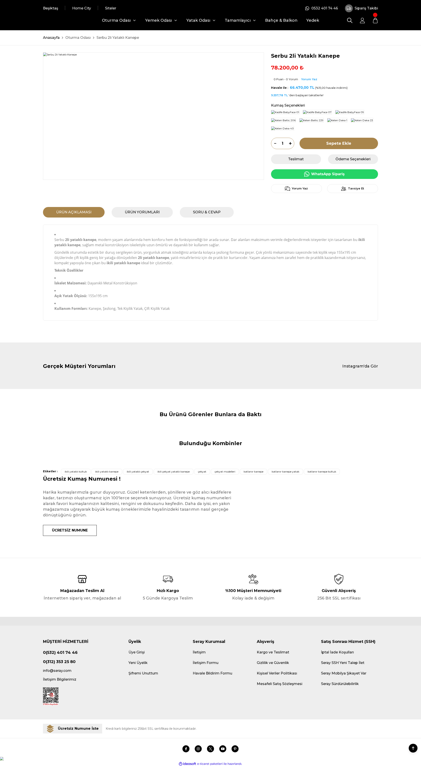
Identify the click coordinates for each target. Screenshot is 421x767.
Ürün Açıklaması (73, 212)
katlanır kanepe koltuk (322, 471)
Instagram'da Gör (360, 366)
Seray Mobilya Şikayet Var (343, 673)
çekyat (202, 471)
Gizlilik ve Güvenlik (273, 663)
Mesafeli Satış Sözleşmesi (279, 684)
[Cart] (375, 20)
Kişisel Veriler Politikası (277, 673)
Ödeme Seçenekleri (353, 159)
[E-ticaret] (210, 764)
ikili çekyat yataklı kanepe (173, 471)
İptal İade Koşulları (337, 652)
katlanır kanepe (253, 471)
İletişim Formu (205, 663)
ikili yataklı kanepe (106, 471)
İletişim (199, 652)
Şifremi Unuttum (143, 673)
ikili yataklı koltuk (76, 471)
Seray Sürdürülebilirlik (340, 684)
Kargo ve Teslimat (273, 652)
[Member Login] (362, 20)
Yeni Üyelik (138, 663)
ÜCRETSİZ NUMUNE (70, 530)
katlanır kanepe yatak (285, 471)
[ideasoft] (187, 764)
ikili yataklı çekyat (138, 471)
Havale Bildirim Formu (212, 673)
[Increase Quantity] (291, 143)
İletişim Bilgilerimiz (59, 679)
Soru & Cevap (207, 212)
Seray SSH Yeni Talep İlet (342, 663)
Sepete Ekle (338, 143)
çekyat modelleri (225, 471)
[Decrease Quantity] (273, 143)
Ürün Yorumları (142, 212)
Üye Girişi (136, 652)
